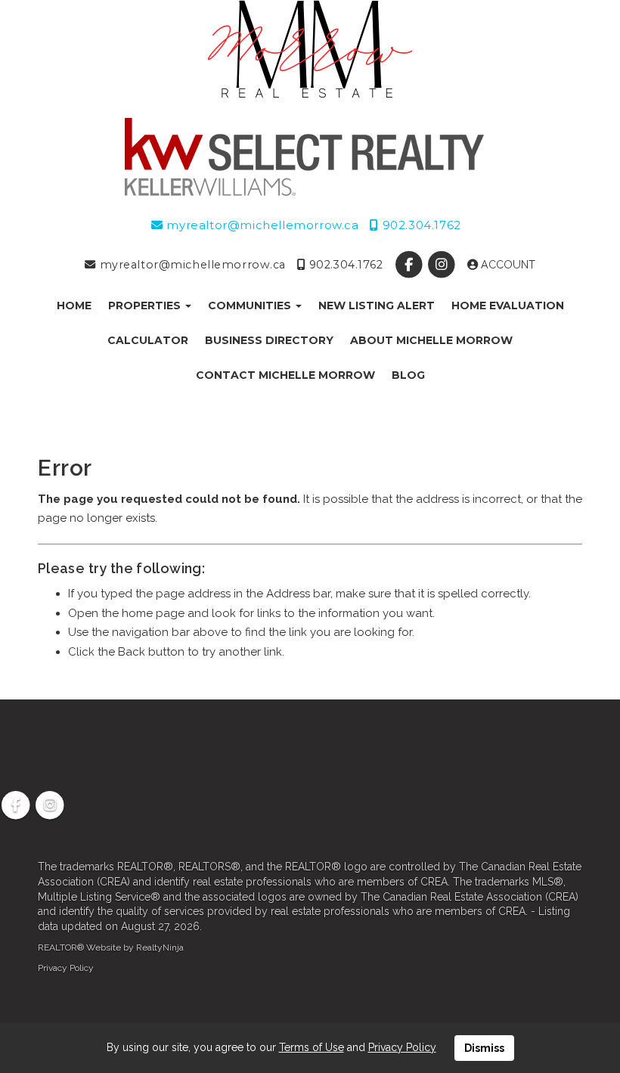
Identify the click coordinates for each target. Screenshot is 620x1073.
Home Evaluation (507, 305)
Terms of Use (311, 1047)
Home (74, 305)
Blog (408, 375)
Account (506, 265)
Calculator (147, 340)
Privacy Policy (66, 968)
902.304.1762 (419, 225)
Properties (146, 305)
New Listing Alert (376, 305)
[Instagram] (442, 265)
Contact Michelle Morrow (285, 375)
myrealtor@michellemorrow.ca (260, 225)
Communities (251, 305)
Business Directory (269, 340)
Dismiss (484, 1048)
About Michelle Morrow (431, 340)
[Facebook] (410, 265)
